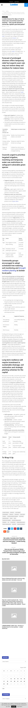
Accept (13, 706)
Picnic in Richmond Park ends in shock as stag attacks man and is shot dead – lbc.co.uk (13, 579)
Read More (19, 706)
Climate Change (6, 512)
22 (21, 681)
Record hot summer (6, 520)
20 (14, 681)
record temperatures (16, 520)
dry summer (18, 512)
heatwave (17, 514)
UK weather (13, 522)
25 (7, 684)
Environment (5, 514)
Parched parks (5, 518)
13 (14, 678)
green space (15, 201)
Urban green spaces (21, 522)
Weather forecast (21, 524)
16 (24, 678)
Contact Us (11, 1)
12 (11, 678)
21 (17, 681)
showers (14, 38)
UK (8, 522)
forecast (11, 514)
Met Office (21, 516)
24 (3, 684)
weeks (13, 51)
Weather (14, 524)
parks (11, 518)
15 (21, 678)
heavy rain (22, 514)
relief (3, 36)
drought (12, 512)
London (14, 5)
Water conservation (7, 524)
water (22, 92)
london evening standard (12, 516)
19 (11, 681)
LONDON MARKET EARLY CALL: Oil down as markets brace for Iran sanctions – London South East (13, 627)
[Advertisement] (12, 643)
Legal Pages (16, 1)
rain (15, 518)
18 (7, 681)
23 (24, 681)
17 (3, 681)
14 (17, 678)
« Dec (3, 688)
